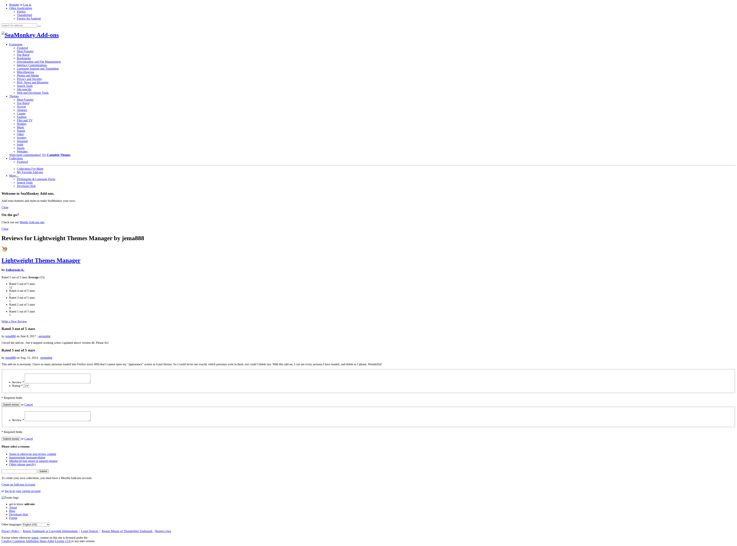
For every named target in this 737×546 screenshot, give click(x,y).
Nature (21, 130)
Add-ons (47, 34)
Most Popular (25, 51)
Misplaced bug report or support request (33, 461)
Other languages (11, 524)
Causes (21, 113)
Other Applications (20, 8)
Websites (22, 151)
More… (14, 175)
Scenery (22, 137)
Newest (21, 106)
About (13, 507)
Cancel (28, 404)
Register (14, 4)
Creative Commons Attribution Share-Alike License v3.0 (36, 541)
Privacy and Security (29, 79)
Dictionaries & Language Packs (36, 179)
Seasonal (22, 141)
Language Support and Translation (38, 68)
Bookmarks (24, 58)
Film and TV (25, 120)
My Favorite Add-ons (30, 172)
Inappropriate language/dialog (27, 457)
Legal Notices (90, 531)
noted (34, 537)
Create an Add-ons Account (18, 484)
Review (18, 382)
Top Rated (23, 54)
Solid (20, 144)
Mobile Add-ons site (32, 222)
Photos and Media (28, 75)
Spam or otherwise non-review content (32, 454)
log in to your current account (22, 491)
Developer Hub (26, 186)
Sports (21, 148)
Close (5, 207)
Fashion (21, 117)
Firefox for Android (29, 18)
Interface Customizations (32, 65)
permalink (44, 336)
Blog (12, 511)
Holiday (22, 123)
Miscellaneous (25, 72)
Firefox (21, 11)
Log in (27, 4)
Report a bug (163, 531)
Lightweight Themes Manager (41, 260)
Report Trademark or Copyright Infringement (50, 531)
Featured (22, 47)
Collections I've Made (30, 168)
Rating (17, 385)
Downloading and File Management (39, 61)
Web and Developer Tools (33, 92)
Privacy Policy (11, 531)
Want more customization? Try (39, 155)
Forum (13, 518)
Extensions (15, 44)
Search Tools (25, 85)
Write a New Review (14, 321)
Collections (16, 158)
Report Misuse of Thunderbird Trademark (127, 531)
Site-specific (24, 89)
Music (20, 127)
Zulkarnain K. (15, 269)
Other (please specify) (22, 464)
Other (20, 134)
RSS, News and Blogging (32, 82)
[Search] (39, 26)
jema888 (10, 336)
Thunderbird (24, 15)
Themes (14, 96)
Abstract (22, 110)
